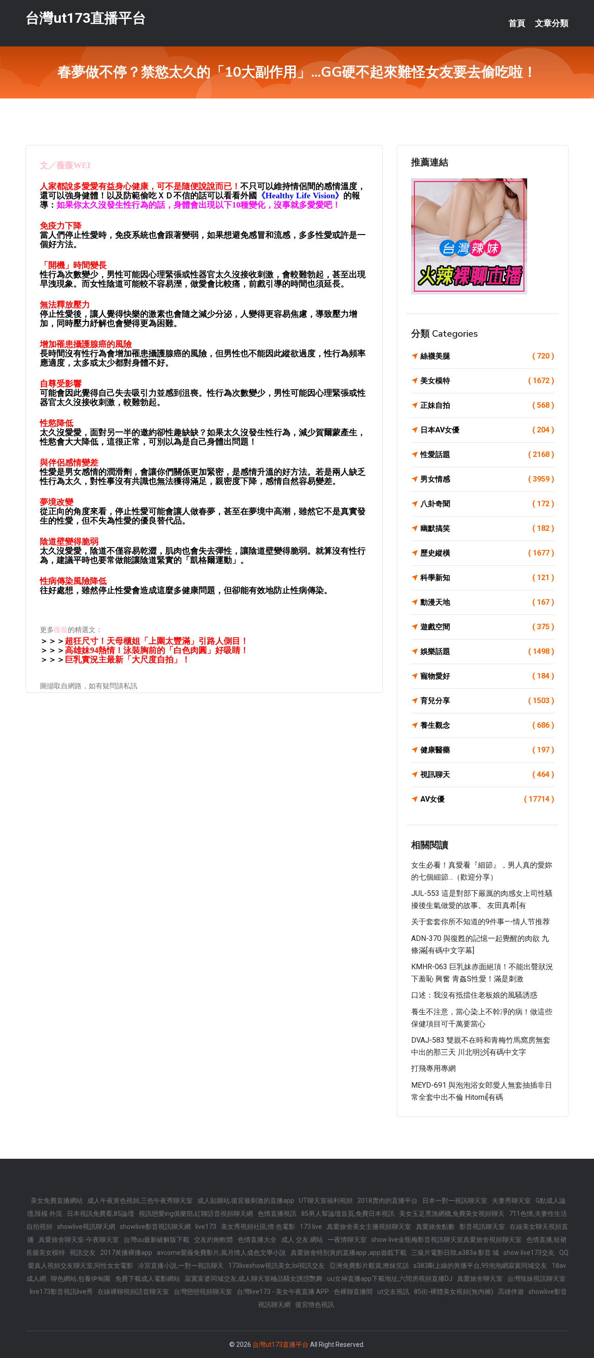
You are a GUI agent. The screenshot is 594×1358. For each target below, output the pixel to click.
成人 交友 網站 (302, 1239)
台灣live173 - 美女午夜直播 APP (283, 1291)
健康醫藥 (487, 749)
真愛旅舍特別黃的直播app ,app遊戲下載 (349, 1252)
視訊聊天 (487, 774)
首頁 (517, 23)
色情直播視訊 (277, 1213)
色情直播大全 (257, 1239)
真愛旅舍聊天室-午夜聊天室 (79, 1239)
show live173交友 (529, 1252)
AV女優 (487, 799)
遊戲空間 (487, 626)
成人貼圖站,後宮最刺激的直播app (245, 1200)
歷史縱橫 (487, 552)
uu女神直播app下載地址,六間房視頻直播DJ (389, 1278)
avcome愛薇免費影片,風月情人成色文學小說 (221, 1252)
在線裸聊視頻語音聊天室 (133, 1291)
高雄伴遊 (511, 1291)
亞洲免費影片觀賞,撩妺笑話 (369, 1265)
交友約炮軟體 (213, 1239)
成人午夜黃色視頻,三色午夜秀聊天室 (140, 1200)
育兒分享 (487, 700)
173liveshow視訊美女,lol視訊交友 (276, 1265)
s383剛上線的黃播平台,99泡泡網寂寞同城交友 (480, 1265)
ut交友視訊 (393, 1291)
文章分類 (551, 23)
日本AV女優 (487, 429)
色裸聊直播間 (353, 1291)
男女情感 (487, 479)
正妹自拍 (487, 405)
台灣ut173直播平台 (86, 18)
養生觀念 (487, 725)
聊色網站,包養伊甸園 (80, 1278)
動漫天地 (487, 602)
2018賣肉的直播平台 (387, 1200)
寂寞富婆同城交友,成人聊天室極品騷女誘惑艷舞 (254, 1278)
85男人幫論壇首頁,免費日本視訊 (347, 1213)
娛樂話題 (487, 651)
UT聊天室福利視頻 (326, 1200)
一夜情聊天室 (347, 1239)
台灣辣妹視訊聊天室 (536, 1278)
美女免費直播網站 (57, 1200)
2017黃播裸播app (126, 1252)
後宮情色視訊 (314, 1304)
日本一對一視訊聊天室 (454, 1200)
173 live (311, 1226)
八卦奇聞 (487, 503)
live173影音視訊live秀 (61, 1291)
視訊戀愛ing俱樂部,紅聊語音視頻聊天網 (196, 1213)
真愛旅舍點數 (435, 1226)
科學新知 (487, 577)
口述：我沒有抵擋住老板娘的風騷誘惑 (474, 995)
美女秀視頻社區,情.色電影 (258, 1226)
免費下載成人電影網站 (147, 1278)
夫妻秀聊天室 (511, 1200)
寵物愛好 (487, 676)
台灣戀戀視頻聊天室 (203, 1291)
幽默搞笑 (487, 528)
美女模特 (487, 380)
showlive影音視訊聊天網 (155, 1226)
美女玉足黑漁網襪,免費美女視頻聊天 (451, 1213)
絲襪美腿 (487, 356)
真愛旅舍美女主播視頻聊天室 (369, 1226)
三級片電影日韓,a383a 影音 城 (455, 1252)
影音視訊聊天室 (482, 1226)
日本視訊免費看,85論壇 (100, 1213)
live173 (205, 1226)
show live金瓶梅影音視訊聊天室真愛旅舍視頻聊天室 (446, 1239)
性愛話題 (487, 454)
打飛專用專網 (433, 1068)
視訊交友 (83, 1252)
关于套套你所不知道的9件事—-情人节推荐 (480, 921)
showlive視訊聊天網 (86, 1226)
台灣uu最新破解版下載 (156, 1239)
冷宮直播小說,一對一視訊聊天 (181, 1265)
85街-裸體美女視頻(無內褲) (453, 1291)
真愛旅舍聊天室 (480, 1278)
